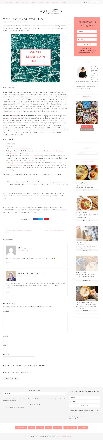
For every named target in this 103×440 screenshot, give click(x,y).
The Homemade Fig (36, 156)
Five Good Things (81, 242)
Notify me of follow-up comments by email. (24, 366)
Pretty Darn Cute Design (65, 436)
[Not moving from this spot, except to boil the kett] (94, 105)
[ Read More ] (87, 190)
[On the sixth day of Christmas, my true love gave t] (94, 112)
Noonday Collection (13, 165)
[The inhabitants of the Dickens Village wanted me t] (79, 112)
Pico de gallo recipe (25, 148)
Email (6, 345)
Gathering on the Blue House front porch (20, 163)
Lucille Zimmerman (29, 273)
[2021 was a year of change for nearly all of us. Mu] (87, 112)
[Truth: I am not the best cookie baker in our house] (79, 105)
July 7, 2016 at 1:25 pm (22, 250)
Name (6, 336)
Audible (15, 116)
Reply (7, 262)
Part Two (42, 160)
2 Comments (26, 21)
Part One (34, 160)
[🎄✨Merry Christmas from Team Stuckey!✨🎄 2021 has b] (79, 120)
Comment (8, 311)
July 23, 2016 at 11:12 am (23, 276)
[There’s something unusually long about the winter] (87, 105)
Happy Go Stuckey (51, 11)
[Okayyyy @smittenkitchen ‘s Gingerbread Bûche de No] (87, 120)
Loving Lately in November (84, 302)
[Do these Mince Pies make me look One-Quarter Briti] (94, 120)
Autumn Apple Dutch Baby (84, 182)
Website (7, 354)
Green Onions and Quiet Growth (55, 231)
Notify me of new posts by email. (19, 373)
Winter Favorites (81, 272)
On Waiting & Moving (82, 212)
